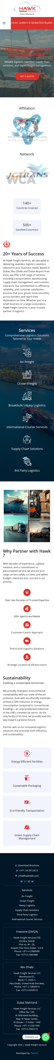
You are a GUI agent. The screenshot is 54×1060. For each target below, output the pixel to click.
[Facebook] (22, 881)
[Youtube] (32, 881)
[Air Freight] (27, 352)
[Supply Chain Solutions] (27, 439)
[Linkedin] (29, 881)
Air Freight (27, 362)
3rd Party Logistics (27, 470)
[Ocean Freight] (27, 374)
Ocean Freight (27, 384)
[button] (4, 23)
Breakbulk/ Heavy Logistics (27, 405)
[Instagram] (25, 881)
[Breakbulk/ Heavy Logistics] (27, 396)
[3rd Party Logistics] (27, 461)
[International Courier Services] (27, 417)
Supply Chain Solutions (27, 449)
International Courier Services (27, 427)
